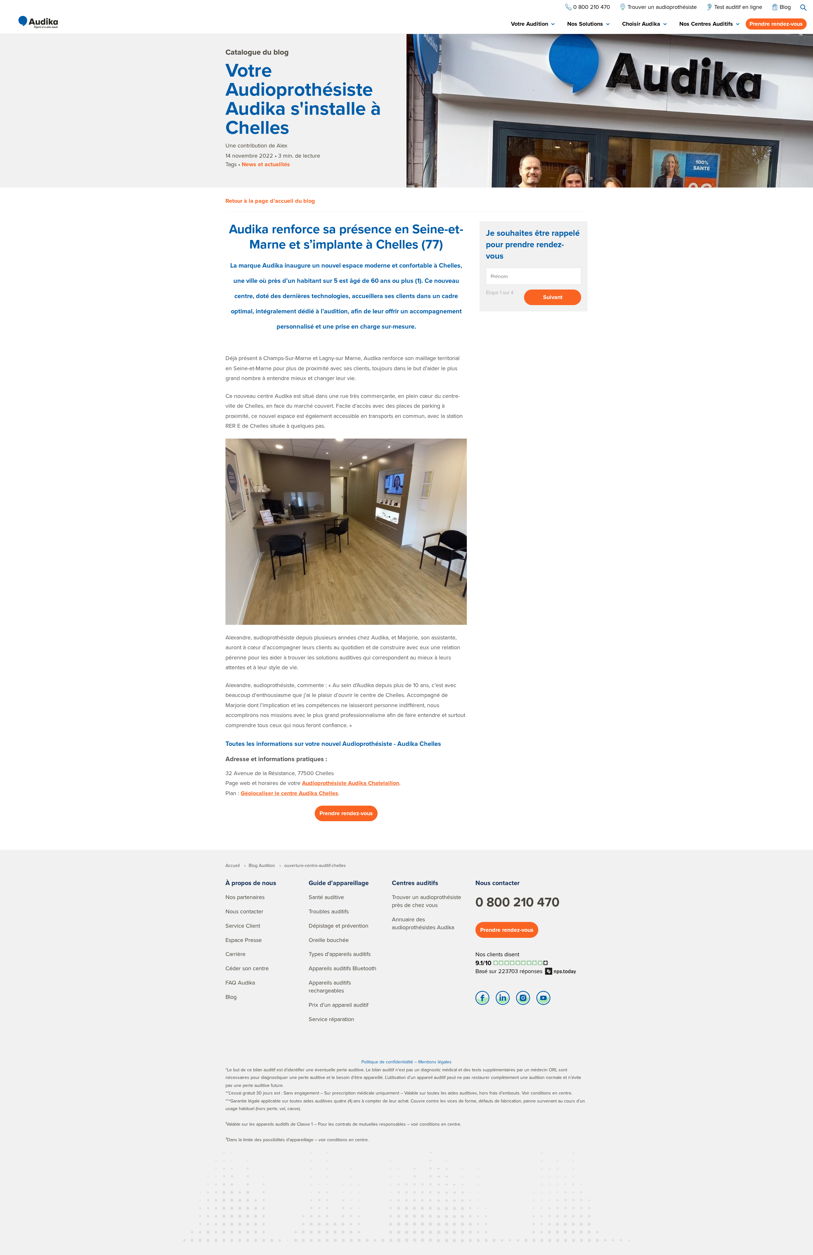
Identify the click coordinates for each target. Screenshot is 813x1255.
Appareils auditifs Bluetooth (342, 968)
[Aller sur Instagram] (523, 999)
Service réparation (331, 1019)
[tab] (532, 24)
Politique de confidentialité (387, 1062)
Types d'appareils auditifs (340, 954)
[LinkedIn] (503, 999)
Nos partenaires (245, 897)
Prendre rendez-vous (776, 24)
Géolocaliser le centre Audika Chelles (289, 793)
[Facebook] (482, 999)
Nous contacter (244, 911)
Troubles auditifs (329, 911)
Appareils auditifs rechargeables (330, 986)
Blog (231, 997)
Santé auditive (326, 897)
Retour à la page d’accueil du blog (270, 201)
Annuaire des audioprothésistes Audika (423, 923)
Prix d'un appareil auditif (338, 1005)
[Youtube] (543, 999)
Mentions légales (435, 1062)
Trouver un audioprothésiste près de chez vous (426, 901)
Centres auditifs (415, 882)
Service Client (242, 926)
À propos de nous (250, 882)
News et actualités (266, 164)
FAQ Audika (240, 982)
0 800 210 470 (517, 902)
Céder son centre (247, 968)
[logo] (38, 22)
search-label (803, 7)
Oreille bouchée (329, 940)
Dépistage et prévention (338, 926)
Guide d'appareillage (339, 882)
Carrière (235, 954)
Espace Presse (243, 940)
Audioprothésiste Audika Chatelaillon (350, 783)
